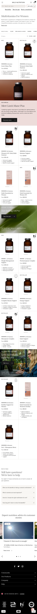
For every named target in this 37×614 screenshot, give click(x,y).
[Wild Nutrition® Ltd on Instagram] (22, 566)
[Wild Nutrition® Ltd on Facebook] (15, 566)
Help (18, 584)
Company (18, 580)
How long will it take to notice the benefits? (14, 502)
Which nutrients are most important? (12, 492)
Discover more (7, 120)
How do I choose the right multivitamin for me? (15, 497)
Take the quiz (16, 9)
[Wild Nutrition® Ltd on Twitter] (18, 566)
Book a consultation (26, 9)
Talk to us (6, 363)
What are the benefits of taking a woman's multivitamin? (17, 487)
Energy (29, 31)
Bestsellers (8, 9)
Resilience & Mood (20, 31)
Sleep (11, 31)
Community (18, 573)
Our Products (18, 576)
